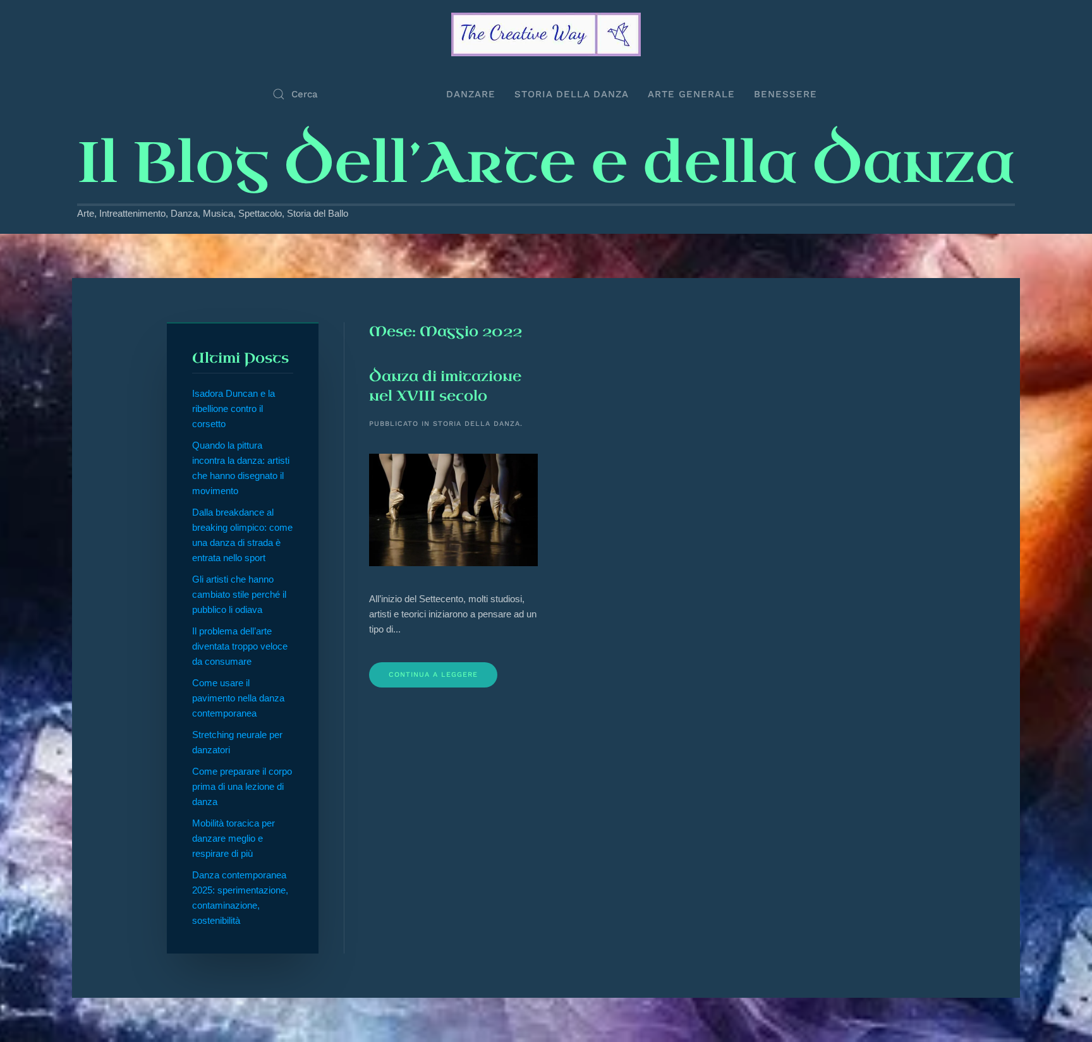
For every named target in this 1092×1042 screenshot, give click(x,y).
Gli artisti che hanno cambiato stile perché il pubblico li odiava (239, 594)
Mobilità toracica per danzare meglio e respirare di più (233, 838)
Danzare (470, 94)
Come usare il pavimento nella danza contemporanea (238, 697)
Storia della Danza (571, 94)
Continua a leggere (433, 674)
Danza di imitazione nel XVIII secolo (445, 386)
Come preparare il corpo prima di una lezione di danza (242, 786)
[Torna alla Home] (546, 34)
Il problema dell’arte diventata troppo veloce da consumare (240, 646)
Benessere (785, 94)
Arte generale (691, 94)
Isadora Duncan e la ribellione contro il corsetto (233, 408)
